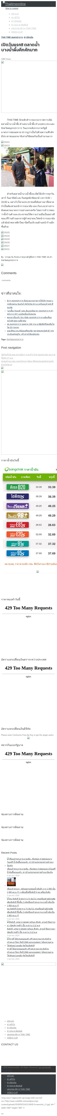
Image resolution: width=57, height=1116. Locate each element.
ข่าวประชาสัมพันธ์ (19, 25)
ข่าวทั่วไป (15, 17)
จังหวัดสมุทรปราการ (15, 339)
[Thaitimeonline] (14, 4)
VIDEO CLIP (17, 32)
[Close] (2, 1113)
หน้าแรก (15, 14)
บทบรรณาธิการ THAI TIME (23, 28)
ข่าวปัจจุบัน (16, 21)
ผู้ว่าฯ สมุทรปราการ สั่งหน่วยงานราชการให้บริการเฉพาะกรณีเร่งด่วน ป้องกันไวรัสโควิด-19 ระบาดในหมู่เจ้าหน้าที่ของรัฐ (30, 304)
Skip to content (11, 8)
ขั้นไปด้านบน (6, 1071)
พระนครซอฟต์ (45, 1067)
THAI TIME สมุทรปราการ (12, 37)
